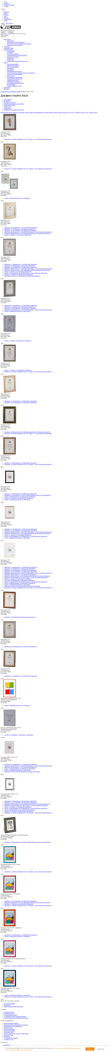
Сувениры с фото (9, 48)
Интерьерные (4, 112)
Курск (5, 13)
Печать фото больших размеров (16, 42)
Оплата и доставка (9, 5)
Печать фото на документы (14, 45)
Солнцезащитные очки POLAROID (17, 55)
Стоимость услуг (8, 1039)
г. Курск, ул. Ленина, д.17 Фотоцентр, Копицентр (17, 235)
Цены (5, 62)
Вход (2, 23)
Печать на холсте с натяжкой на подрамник (19, 43)
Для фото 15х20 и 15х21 (81, 112)
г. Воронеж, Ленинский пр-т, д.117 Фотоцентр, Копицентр (20, 574)
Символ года (10, 58)
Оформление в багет (13, 80)
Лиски (5, 20)
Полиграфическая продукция (15, 83)
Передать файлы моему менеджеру (13, 1006)
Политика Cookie (58, 1048)
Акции (6, 6)
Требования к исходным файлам (13, 1026)
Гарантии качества (9, 1013)
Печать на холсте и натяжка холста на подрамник (21, 73)
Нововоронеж (8, 19)
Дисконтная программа (10, 1015)
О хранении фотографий (11, 1038)
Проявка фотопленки (13, 65)
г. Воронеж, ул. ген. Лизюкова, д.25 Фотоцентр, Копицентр (20, 230)
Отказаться (100, 1049)
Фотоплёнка (10, 59)
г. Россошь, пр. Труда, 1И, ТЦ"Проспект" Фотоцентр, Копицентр (22, 276)
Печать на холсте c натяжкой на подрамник (16, 1025)
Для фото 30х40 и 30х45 (50, 112)
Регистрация (9, 23)
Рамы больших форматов (37, 112)
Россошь (6, 14)
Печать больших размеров (11, 1023)
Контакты (6, 89)
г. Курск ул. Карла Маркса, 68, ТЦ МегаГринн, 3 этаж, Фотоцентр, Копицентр (25, 273)
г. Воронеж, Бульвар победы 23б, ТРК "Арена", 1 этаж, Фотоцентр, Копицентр (26, 577)
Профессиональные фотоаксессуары (17, 61)
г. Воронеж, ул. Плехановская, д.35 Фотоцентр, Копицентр (20, 267)
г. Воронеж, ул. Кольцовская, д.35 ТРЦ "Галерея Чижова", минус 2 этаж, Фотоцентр (27, 495)
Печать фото (7, 39)
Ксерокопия (10, 70)
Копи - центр (10, 75)
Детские (27, 112)
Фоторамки (10, 52)
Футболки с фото (8, 1035)
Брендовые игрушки (13, 57)
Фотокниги (7, 46)
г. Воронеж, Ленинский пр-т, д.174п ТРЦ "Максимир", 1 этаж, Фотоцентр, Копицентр (28, 232)
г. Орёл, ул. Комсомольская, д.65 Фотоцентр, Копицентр (19, 496)
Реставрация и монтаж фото (15, 77)
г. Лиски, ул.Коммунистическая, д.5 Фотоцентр (17, 198)
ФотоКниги (10, 68)
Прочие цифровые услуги (14, 86)
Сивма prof (7, 87)
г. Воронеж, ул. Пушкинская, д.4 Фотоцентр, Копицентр (19, 229)
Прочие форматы (13, 112)
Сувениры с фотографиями (14, 74)
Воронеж (6, 12)
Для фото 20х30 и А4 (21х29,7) (66, 112)
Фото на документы (12, 67)
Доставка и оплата (9, 1012)
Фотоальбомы (11, 51)
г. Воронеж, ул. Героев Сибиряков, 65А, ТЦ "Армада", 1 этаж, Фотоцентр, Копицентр (28, 139)
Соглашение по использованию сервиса (15, 1016)
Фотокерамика (11, 84)
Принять (90, 1049)
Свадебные (21, 112)
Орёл (5, 16)
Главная (3, 91)
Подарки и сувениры (13, 54)
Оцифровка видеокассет (14, 81)
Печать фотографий (12, 64)
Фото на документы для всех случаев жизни (16, 1033)
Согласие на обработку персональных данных (20, 1049)
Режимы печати (8, 1027)
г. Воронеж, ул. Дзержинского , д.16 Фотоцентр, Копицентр (20, 227)
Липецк (6, 17)
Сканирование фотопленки (14, 78)
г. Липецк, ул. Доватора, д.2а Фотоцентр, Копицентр (18, 274)
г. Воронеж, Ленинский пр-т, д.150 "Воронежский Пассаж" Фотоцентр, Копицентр (27, 233)
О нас (5, 2)
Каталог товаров (8, 49)
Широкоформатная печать (14, 71)
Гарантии (6, 3)
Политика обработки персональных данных (16, 1018)
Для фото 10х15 (93, 112)
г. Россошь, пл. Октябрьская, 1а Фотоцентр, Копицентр (19, 580)
